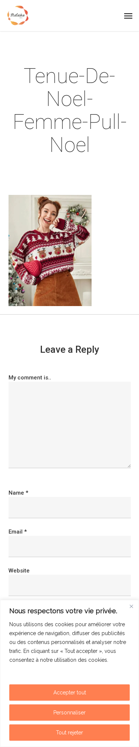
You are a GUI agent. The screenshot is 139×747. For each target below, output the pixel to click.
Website (19, 570)
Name (18, 492)
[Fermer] (131, 606)
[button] (128, 15)
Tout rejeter (69, 733)
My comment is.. (30, 377)
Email (18, 531)
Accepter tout (69, 692)
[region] (69, 673)
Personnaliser (69, 713)
